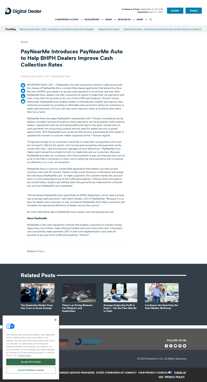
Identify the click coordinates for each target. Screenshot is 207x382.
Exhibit (175, 10)
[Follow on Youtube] (175, 346)
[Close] (55, 320)
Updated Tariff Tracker (109, 29)
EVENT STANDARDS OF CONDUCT (116, 372)
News (24, 42)
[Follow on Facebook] (166, 346)
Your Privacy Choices (153, 372)
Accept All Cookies (31, 362)
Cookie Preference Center (31, 370)
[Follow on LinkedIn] (184, 346)
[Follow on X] (171, 346)
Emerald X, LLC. (155, 358)
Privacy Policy (24, 355)
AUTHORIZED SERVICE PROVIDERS (74, 372)
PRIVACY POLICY (175, 376)
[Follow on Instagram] (180, 346)
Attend (193, 10)
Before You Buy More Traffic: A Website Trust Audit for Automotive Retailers (57, 29)
